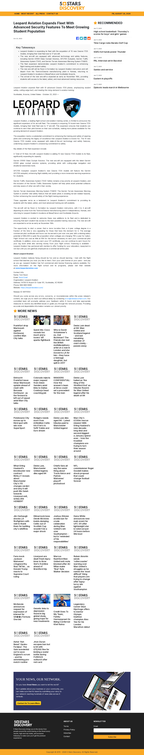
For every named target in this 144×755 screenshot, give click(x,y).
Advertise (67, 733)
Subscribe (112, 737)
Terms (66, 726)
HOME (17, 14)
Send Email (23, 277)
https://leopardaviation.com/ (32, 288)
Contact (67, 736)
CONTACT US (52, 14)
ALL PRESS (40, 14)
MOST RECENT (27, 14)
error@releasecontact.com (75, 299)
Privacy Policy (69, 730)
